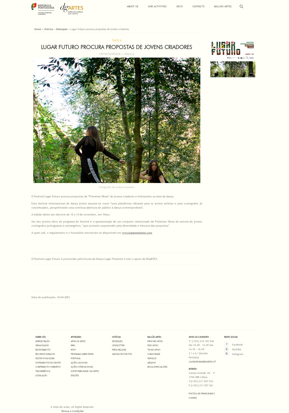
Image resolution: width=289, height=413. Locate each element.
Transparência (42, 371)
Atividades (76, 336)
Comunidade (153, 354)
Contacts (198, 6)
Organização (42, 345)
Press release (119, 349)
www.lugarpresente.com (137, 233)
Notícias (48, 29)
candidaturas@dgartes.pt (202, 361)
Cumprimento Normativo (48, 366)
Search (241, 6)
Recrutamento (42, 349)
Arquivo (151, 362)
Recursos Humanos (45, 354)
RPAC (73, 345)
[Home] (74, 9)
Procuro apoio (155, 341)
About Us (132, 6)
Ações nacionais (79, 362)
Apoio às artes (78, 341)
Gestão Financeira (44, 358)
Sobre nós (40, 336)
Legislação (41, 375)
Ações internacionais (82, 366)
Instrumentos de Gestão (48, 362)
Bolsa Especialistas (157, 366)
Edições (75, 375)
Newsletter (118, 345)
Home (37, 29)
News (179, 6)
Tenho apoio (153, 349)
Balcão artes (154, 336)
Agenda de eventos (122, 354)
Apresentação (42, 341)
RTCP (73, 349)
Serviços (151, 358)
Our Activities (157, 6)
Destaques (61, 29)
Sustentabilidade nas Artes (85, 371)
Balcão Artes (223, 6)
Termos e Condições (72, 411)
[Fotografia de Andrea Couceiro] (232, 76)
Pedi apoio (152, 345)
